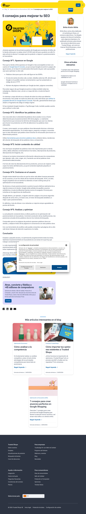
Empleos (10, 450)
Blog (6, 9)
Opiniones (38, 482)
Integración (11, 473)
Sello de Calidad (39, 476)
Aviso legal (28, 507)
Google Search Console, (17, 67)
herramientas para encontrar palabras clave (21, 138)
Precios (10, 484)
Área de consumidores (41, 473)
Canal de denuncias (14, 459)
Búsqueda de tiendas (14, 456)
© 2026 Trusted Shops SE (15, 507)
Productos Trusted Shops (52, 343)
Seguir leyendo (70, 54)
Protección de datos (38, 507)
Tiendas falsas (39, 484)
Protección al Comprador (42, 479)
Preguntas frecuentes (14, 479)
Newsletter (38, 459)
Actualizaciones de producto (16, 453)
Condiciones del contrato (15, 482)
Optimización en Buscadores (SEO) (20, 9)
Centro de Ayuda (13, 476)
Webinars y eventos (40, 453)
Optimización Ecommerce (20, 343)
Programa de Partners (41, 450)
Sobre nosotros (12, 447)
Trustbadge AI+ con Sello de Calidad (45, 447)
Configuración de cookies (53, 507)
